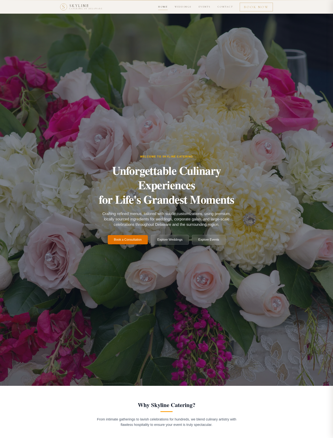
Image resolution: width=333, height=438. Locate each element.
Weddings (183, 6)
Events (204, 6)
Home (162, 6)
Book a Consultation (128, 239)
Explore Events (208, 239)
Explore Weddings (169, 239)
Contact (225, 6)
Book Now (256, 7)
